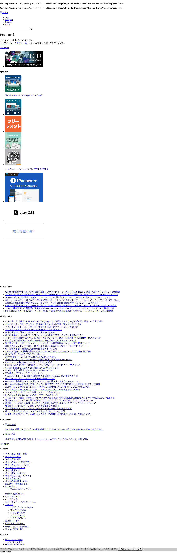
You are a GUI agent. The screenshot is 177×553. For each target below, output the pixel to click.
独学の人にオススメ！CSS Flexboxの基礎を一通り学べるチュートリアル (38, 359)
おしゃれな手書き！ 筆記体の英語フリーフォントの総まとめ (33, 330)
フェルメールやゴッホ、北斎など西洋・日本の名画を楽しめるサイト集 (38, 408)
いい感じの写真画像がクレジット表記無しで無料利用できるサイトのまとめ (40, 340)
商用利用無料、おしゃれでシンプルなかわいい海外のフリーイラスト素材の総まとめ (44, 335)
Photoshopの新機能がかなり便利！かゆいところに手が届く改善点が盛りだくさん (42, 381)
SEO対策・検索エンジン (16, 484)
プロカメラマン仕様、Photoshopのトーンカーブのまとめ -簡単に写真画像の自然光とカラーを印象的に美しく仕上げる (60, 398)
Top (6, 17)
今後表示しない (125, 549)
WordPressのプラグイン (21, 489)
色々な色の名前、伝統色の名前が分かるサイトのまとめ (31, 349)
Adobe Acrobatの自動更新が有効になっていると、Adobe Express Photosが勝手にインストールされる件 (52, 303)
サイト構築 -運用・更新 (16, 481)
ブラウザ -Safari (17, 515)
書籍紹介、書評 (12, 521)
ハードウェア (11, 499)
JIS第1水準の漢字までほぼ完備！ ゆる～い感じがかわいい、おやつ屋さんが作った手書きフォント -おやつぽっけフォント (61, 295)
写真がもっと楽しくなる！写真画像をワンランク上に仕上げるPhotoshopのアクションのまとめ (49, 400)
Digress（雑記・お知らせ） (17, 526)
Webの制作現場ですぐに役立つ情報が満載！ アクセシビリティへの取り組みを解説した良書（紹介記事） (54, 429)
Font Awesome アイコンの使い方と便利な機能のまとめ (30, 379)
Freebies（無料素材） (14, 494)
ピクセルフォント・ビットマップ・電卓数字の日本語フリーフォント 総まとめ (41, 327)
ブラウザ (9, 504)
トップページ (6, 43)
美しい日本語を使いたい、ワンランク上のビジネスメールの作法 (35, 411)
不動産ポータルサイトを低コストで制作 (24, 95)
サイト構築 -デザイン (15, 467)
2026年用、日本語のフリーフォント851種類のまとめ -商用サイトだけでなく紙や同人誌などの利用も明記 (54, 321)
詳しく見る (137, 549)
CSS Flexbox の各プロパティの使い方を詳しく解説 (28, 362)
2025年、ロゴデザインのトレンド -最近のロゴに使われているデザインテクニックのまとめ (47, 387)
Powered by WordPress (14, 544)
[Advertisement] (77, 260)
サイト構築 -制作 (13, 459)
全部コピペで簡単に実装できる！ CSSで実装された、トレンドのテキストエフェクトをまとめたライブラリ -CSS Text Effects (62, 300)
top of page (4, 48)
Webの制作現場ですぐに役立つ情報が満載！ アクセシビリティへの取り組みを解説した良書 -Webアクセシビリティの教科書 (62, 292)
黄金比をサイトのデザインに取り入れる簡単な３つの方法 (32, 406)
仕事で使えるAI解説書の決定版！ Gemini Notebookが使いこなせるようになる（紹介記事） (47, 439)
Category (9, 20)
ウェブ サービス (12, 496)
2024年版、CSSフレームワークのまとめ (23, 373)
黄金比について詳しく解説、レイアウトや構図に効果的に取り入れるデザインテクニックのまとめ (50, 403)
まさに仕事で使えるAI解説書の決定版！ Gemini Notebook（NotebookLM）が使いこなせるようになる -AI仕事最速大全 (59, 308)
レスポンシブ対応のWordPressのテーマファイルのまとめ (31, 395)
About (7, 24)
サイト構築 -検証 (13, 478)
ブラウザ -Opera (17, 513)
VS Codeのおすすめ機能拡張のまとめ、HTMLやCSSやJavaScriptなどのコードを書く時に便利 (48, 351)
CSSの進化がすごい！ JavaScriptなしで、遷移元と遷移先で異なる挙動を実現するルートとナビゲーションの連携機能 (59, 311)
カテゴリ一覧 (21, 43)
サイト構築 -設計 (13, 457)
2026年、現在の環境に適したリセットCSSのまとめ (28, 370)
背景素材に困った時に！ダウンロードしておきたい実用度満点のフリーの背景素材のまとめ (47, 343)
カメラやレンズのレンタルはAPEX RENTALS (26, 169)
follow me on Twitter (13, 539)
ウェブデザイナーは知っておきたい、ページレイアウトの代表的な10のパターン (42, 389)
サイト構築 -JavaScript (15, 473)
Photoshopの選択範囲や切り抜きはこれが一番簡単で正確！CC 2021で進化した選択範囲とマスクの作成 (52, 384)
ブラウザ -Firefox (18, 510)
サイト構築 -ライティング (17, 465)
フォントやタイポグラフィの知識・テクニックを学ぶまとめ (33, 392)
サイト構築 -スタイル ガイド (18, 476)
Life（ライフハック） (15, 524)
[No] (143, 549)
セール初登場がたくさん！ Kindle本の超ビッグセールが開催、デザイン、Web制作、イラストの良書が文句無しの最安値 (61, 305)
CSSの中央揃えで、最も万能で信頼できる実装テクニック (32, 368)
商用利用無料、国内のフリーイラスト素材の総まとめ (30, 332)
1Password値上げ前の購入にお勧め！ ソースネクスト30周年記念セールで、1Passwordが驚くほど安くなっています (58, 297)
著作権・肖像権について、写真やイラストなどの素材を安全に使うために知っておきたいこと (48, 414)
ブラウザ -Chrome (18, 518)
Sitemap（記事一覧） (14, 529)
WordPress (9, 486)
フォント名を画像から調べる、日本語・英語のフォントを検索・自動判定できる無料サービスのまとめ (53, 338)
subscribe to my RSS (13, 542)
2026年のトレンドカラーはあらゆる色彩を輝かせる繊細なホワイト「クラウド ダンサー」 (47, 346)
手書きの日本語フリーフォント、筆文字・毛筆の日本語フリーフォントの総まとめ (43, 324)
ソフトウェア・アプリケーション (20, 502)
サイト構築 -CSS (12, 470)
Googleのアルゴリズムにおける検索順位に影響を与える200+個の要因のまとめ (41, 376)
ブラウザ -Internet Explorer (22, 507)
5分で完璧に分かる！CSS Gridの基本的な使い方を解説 (30, 357)
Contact (8, 22)
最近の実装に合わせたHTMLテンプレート (24, 354)
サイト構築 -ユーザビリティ (18, 462)
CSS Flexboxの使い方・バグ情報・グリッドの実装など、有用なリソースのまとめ (42, 365)
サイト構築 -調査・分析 (16, 454)
